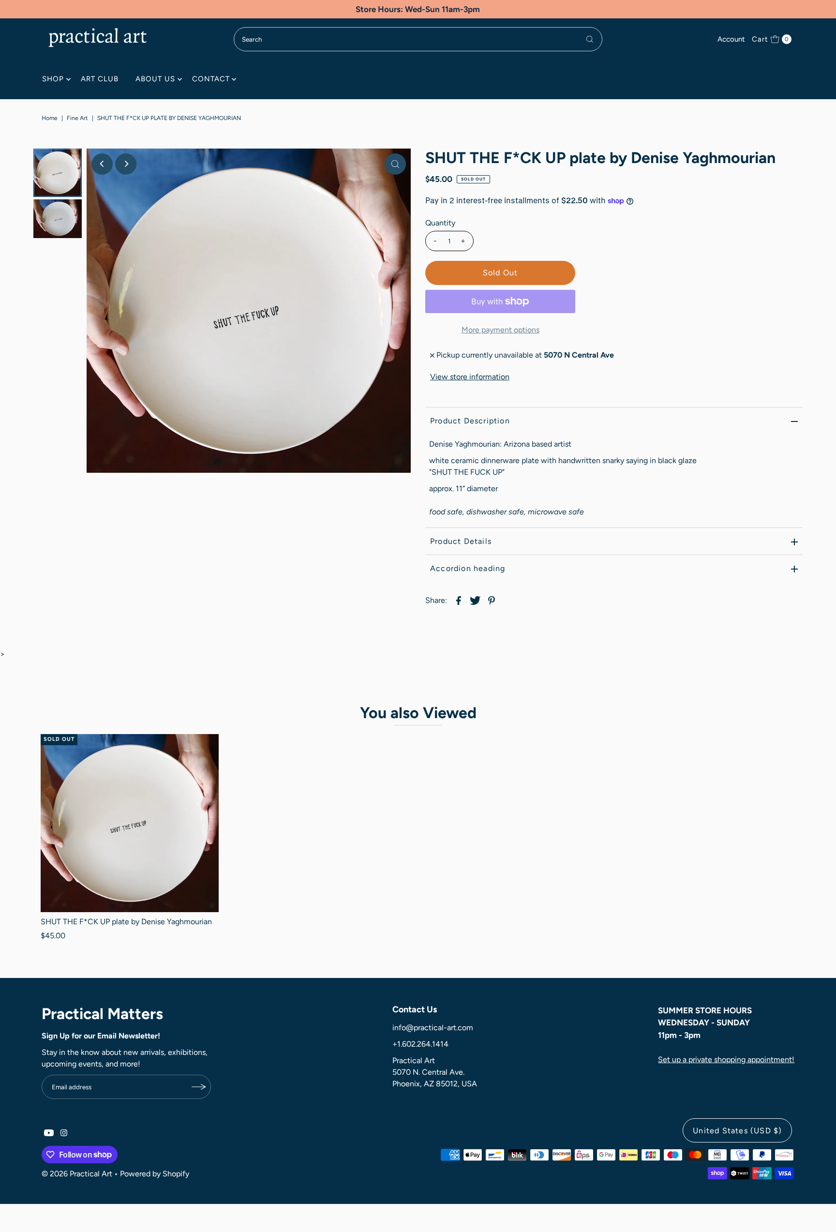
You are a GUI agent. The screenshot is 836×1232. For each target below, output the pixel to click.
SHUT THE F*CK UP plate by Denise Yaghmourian (126, 921)
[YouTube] (49, 1134)
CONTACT (211, 79)
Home (50, 118)
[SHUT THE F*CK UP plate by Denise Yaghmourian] (129, 823)
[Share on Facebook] (458, 600)
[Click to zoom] (395, 164)
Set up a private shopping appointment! (726, 1059)
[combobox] (418, 39)
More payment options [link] (500, 329)
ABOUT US (155, 79)
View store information (469, 376)
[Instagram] (63, 1134)
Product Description (470, 420)
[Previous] (102, 164)
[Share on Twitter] (475, 600)
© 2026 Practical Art (77, 1173)
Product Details (461, 541)
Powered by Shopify (154, 1173)
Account (731, 39)
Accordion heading (467, 568)
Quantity (440, 222)
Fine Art (77, 118)
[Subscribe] (199, 1087)
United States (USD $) (737, 1130)
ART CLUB (100, 79)
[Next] (125, 164)
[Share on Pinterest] (491, 600)
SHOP (53, 79)
